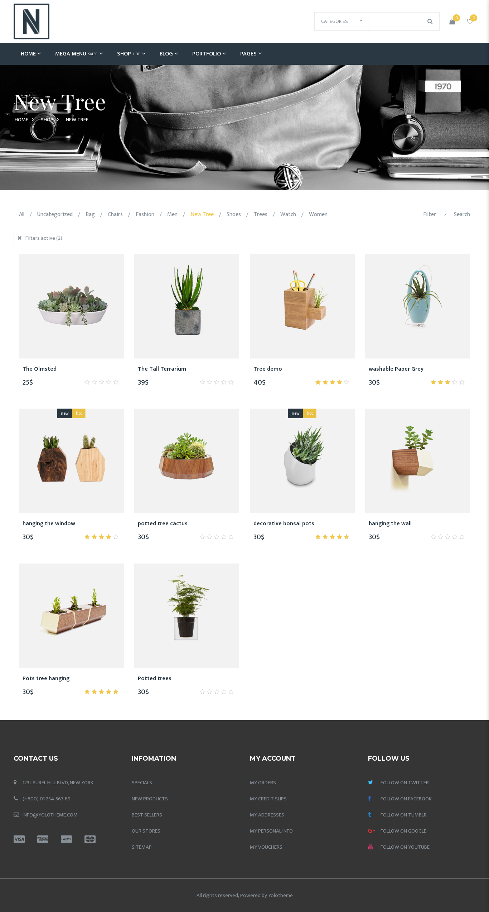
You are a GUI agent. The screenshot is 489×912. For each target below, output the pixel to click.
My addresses (267, 814)
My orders (263, 782)
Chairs (115, 214)
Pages (248, 54)
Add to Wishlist (45, 373)
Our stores (146, 830)
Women (318, 214)
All (21, 214)
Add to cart (80, 373)
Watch (288, 214)
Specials (142, 782)
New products (150, 798)
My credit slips (268, 798)
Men (172, 214)
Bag (90, 214)
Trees (260, 214)
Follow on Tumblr (404, 814)
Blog (166, 54)
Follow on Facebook (406, 798)
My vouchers (266, 847)
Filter (429, 214)
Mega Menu (76, 54)
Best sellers (147, 814)
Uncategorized (55, 214)
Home (28, 54)
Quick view (97, 373)
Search (462, 214)
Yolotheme (280, 895)
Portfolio (206, 54)
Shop (128, 54)
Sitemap (142, 847)
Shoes (234, 214)
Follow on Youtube (405, 847)
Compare (62, 373)
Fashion (145, 214)
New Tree (202, 214)
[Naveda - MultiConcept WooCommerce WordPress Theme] (31, 21)
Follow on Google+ (405, 830)
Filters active (43, 238)
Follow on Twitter (405, 782)
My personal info (271, 830)
